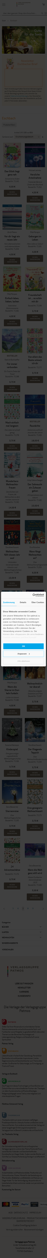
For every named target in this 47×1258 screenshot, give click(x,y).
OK (23, 646)
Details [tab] (23, 602)
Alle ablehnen (23, 661)
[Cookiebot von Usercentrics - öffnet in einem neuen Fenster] (33, 595)
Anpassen (22, 653)
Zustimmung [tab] (9, 602)
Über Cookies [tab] (37, 602)
